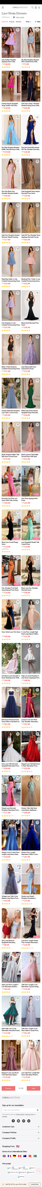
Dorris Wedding (20, 7)
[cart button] (36, 7)
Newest (18, 22)
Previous (8, 1088)
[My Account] (39, 7)
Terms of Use (29, 1114)
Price (28, 22)
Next (33, 1088)
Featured (5, 22)
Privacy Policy (20, 1114)
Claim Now (35, 1184)
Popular (11, 22)
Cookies (4, 1116)
